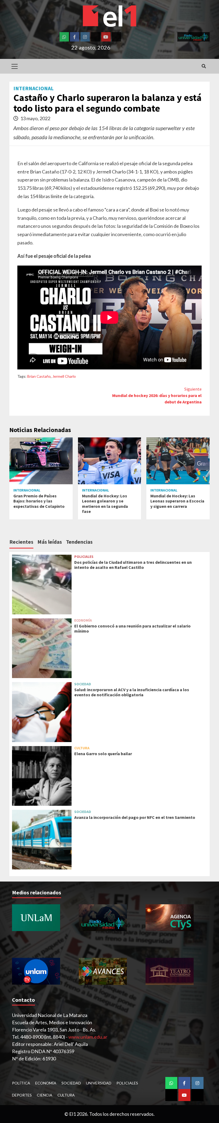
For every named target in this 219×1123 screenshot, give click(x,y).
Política (21, 1083)
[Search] (203, 66)
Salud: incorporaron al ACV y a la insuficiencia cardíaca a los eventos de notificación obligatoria (131, 692)
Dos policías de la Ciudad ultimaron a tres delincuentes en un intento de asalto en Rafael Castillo (133, 564)
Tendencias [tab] (79, 541)
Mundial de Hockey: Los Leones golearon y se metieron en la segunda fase (105, 503)
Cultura (81, 748)
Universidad (98, 1083)
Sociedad (82, 684)
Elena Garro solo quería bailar (103, 753)
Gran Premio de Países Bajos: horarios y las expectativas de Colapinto (39, 501)
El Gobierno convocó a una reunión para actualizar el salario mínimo (132, 628)
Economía (83, 620)
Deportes (22, 1095)
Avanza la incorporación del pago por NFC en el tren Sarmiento (134, 817)
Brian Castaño (39, 376)
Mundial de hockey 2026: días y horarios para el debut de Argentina (157, 395)
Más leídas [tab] (49, 541)
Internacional (33, 88)
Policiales (83, 556)
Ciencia (44, 1095)
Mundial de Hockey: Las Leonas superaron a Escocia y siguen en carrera (177, 501)
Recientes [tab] (21, 541)
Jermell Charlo (64, 376)
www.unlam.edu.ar (87, 1037)
